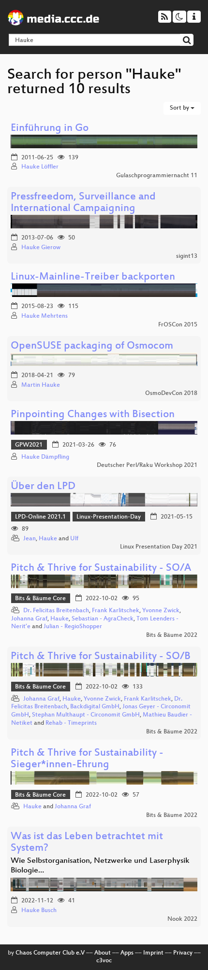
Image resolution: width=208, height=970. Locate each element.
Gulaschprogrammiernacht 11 (156, 175)
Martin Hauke (40, 385)
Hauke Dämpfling (45, 457)
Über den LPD (43, 487)
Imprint (153, 953)
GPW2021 (29, 445)
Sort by (180, 108)
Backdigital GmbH (94, 706)
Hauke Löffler (40, 167)
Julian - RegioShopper (73, 626)
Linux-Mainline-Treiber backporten (93, 277)
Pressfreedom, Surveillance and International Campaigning (83, 203)
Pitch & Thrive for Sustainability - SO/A (101, 568)
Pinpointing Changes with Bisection (93, 415)
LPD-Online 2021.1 (40, 517)
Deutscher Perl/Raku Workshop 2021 (147, 465)
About (102, 953)
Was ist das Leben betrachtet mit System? (87, 843)
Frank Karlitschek (115, 610)
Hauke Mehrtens (44, 316)
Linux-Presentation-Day (108, 517)
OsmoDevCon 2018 (171, 393)
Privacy (183, 953)
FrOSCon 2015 (177, 325)
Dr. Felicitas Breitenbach (56, 610)
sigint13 (186, 256)
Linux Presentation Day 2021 (158, 547)
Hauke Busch (39, 910)
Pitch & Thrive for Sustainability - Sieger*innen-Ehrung (87, 759)
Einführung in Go (50, 129)
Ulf (74, 538)
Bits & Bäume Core (40, 598)
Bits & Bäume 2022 (171, 635)
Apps (127, 953)
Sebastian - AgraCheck (103, 619)
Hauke (48, 538)
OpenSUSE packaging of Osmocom (92, 346)
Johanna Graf (29, 619)
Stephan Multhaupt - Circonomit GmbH (86, 715)
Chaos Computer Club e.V (50, 953)
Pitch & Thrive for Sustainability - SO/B (101, 657)
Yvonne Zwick (160, 610)
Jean (29, 538)
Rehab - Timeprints (71, 723)
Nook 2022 (182, 919)
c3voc (104, 960)
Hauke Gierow (40, 247)
